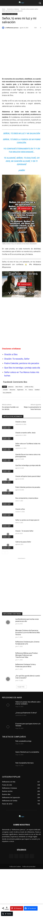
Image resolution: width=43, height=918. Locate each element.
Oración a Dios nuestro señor (29, 9)
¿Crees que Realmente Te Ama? (26, 713)
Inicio (3, 9)
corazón (5, 389)
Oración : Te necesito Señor (24, 531)
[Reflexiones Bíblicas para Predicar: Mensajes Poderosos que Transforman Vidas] (8, 656)
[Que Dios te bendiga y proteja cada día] (8, 468)
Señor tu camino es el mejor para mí (27, 520)
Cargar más (20, 687)
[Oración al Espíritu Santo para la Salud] (8, 479)
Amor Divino (19, 386)
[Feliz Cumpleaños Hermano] (8, 766)
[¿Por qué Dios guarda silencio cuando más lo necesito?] (8, 679)
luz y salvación (7, 392)
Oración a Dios (20, 509)
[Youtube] (32, 856)
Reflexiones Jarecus (12, 27)
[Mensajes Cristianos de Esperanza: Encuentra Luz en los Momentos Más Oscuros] (8, 634)
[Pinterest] (21, 856)
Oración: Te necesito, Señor (17, 359)
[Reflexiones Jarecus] (3, 28)
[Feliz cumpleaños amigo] (8, 744)
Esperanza (20, 389)
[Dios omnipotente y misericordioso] (8, 501)
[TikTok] (27, 856)
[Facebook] (11, 856)
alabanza (10, 386)
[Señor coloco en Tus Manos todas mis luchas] (8, 447)
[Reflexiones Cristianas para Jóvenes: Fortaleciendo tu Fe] (8, 645)
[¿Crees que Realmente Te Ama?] (8, 716)
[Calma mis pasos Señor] (8, 545)
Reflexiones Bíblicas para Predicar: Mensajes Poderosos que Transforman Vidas (26, 655)
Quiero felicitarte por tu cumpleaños (27, 752)
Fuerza (31, 389)
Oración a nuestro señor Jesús (25, 433)
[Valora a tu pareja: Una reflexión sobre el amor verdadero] (8, 705)
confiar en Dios (29, 386)
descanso (12, 389)
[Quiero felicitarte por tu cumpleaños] (8, 755)
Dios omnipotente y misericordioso (26, 498)
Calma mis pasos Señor (23, 542)
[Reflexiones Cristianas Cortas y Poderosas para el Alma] (8, 667)
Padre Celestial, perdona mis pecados (21, 363)
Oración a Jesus (20, 422)
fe (26, 389)
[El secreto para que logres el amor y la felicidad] (8, 727)
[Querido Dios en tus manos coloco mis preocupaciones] (8, 458)
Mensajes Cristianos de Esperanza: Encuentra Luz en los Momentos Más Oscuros (27, 632)
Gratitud (37, 389)
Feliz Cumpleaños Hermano (24, 763)
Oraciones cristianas (13, 9)
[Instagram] (16, 856)
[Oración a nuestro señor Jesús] (8, 436)
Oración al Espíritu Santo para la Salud (27, 476)
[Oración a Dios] (8, 512)
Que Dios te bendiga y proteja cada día (22, 368)
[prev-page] (3, 552)
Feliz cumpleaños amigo (23, 741)
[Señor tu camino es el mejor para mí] (8, 523)
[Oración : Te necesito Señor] (8, 534)
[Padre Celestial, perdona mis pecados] (8, 490)
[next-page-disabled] (6, 552)
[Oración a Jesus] (8, 425)
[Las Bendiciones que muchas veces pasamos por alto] (8, 622)
